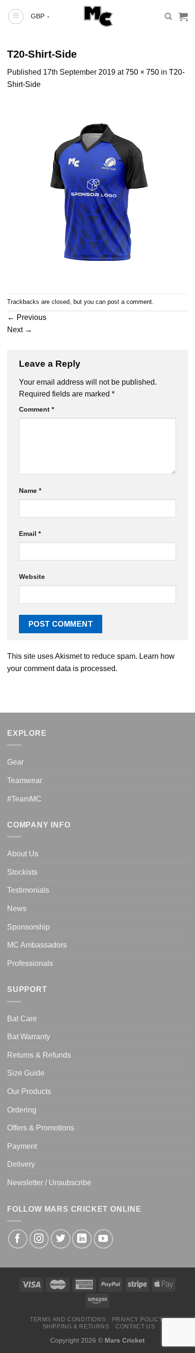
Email (30, 533)
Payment (22, 1146)
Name (30, 490)
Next (19, 330)
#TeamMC (24, 799)
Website (32, 576)
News (17, 909)
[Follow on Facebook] (17, 1239)
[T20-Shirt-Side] (97, 192)
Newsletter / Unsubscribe (49, 1183)
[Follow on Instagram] (39, 1239)
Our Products (29, 1091)
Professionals (30, 963)
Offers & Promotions (40, 1128)
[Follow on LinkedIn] (81, 1239)
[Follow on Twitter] (60, 1239)
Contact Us (135, 1326)
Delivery (21, 1164)
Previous (26, 317)
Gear (15, 762)
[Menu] (16, 16)
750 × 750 (142, 72)
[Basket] (183, 16)
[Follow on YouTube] (103, 1239)
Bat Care (22, 1019)
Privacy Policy (137, 1319)
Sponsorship (28, 927)
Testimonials (28, 890)
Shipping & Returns (76, 1326)
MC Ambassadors (37, 945)
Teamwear (24, 780)
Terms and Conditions (68, 1319)
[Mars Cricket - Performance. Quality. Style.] (98, 16)
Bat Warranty (28, 1037)
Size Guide (25, 1073)
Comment (36, 409)
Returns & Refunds (39, 1055)
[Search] (168, 17)
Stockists (22, 872)
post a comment (129, 301)
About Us (22, 854)
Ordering (21, 1110)
